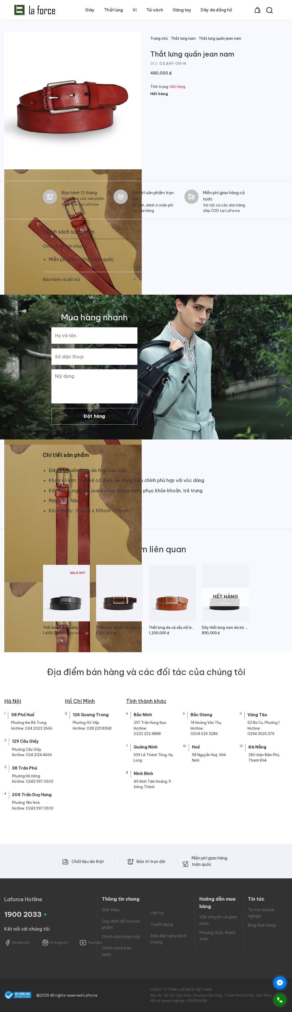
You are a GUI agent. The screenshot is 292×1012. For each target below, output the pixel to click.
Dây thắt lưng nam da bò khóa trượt (225, 627)
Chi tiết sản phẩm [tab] (66, 455)
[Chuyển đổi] (134, 246)
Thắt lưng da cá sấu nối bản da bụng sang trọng (172, 627)
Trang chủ (159, 38)
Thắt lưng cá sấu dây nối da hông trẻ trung (66, 627)
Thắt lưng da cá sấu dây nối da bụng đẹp (119, 627)
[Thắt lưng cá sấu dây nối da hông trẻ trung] (66, 593)
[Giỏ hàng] (257, 10)
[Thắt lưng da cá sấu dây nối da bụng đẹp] (119, 593)
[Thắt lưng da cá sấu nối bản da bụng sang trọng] (172, 593)
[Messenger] (279, 982)
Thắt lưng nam (183, 38)
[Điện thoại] (279, 999)
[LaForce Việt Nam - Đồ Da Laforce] (34, 10)
